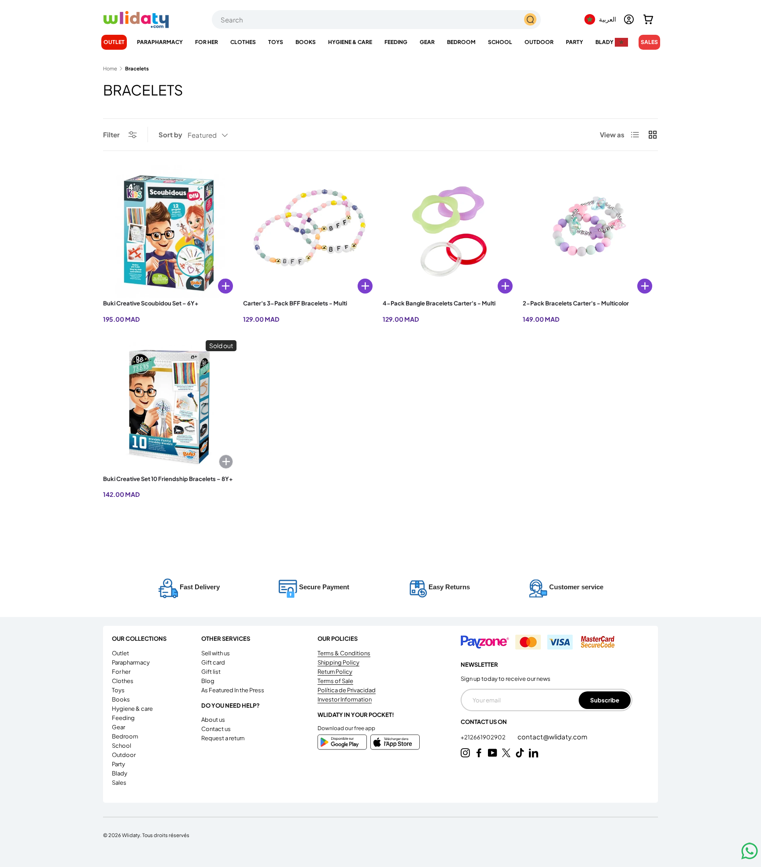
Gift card (213, 662)
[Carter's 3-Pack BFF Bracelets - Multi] (310, 231)
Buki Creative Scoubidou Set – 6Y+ (151, 303)
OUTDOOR (539, 42)
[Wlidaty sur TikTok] (520, 753)
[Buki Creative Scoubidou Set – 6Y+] (169, 231)
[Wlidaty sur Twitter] (506, 753)
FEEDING (395, 42)
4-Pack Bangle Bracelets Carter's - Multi (439, 303)
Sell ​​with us (215, 653)
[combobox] (376, 19)
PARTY (574, 42)
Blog (207, 680)
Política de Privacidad (347, 690)
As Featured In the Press (232, 690)
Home (110, 68)
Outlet (114, 42)
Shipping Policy (338, 662)
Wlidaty (131, 835)
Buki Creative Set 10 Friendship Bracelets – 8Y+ (168, 478)
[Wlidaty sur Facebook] (479, 753)
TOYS (275, 42)
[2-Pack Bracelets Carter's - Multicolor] (589, 231)
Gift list (211, 671)
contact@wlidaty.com (552, 736)
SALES (649, 42)
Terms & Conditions (344, 653)
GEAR (427, 42)
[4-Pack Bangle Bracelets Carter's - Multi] (449, 231)
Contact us (216, 728)
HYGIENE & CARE (350, 42)
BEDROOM (461, 42)
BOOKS (306, 42)
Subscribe (604, 700)
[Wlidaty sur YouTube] (492, 753)
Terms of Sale (335, 680)
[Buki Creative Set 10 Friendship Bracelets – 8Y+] (169, 407)
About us (213, 719)
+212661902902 (483, 737)
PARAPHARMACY (160, 42)
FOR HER (206, 42)
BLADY (604, 42)
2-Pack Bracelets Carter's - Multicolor (576, 303)
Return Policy (335, 671)
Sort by (170, 134)
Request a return (222, 738)
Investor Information (345, 699)
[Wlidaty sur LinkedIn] (533, 753)
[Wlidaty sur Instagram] (465, 753)
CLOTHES (243, 42)
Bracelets (137, 68)
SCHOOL (500, 42)
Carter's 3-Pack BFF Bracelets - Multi (295, 303)
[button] (648, 19)
